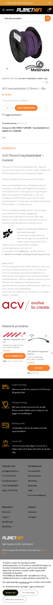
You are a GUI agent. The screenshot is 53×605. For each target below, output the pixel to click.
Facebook (32, 512)
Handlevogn (7, 521)
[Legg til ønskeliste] (21, 336)
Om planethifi (34, 471)
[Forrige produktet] (43, 82)
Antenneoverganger (35, 357)
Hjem (4, 79)
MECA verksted (34, 476)
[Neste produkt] (49, 82)
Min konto (6, 512)
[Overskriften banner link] (22, 3)
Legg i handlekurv (26, 108)
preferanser (25, 582)
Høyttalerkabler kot (41, 128)
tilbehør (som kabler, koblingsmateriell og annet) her (27, 254)
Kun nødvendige (28, 593)
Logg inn (5, 517)
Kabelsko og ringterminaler (13, 345)
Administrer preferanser (15, 599)
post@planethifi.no (10, 471)
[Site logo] (29, 9)
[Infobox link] (26, 388)
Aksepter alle (10, 593)
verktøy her (24, 251)
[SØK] (48, 18)
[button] (14, 356)
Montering (32, 481)
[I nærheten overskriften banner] (49, 3)
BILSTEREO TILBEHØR (21, 128)
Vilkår (30, 490)
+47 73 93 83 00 (9, 476)
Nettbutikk (12, 79)
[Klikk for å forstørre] (7, 69)
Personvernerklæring (37, 495)
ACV (4, 137)
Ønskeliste (6, 526)
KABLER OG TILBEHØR (11, 131)
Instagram (32, 517)
